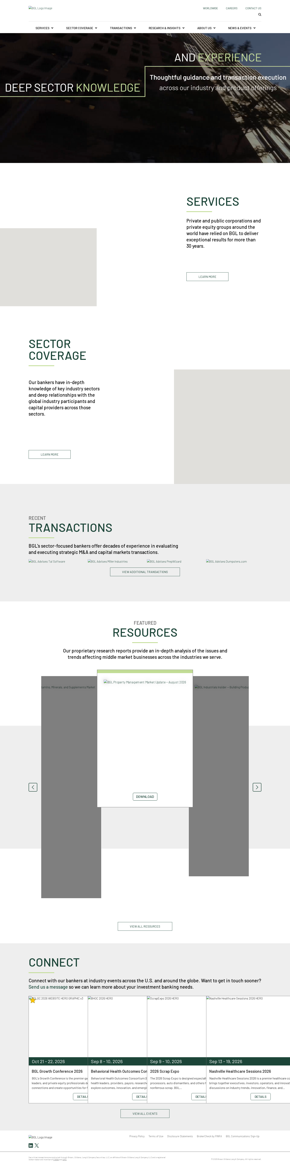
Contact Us (253, 8)
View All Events (145, 1113)
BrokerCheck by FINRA (209, 1136)
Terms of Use (156, 1136)
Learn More (207, 276)
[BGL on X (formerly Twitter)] (36, 1146)
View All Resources (145, 926)
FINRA (56, 1159)
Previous (33, 787)
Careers (232, 8)
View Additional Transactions (145, 572)
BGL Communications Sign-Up (242, 1136)
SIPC (64, 1159)
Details (83, 1096)
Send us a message (48, 987)
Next (257, 787)
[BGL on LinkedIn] (31, 1146)
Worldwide (210, 8)
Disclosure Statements (180, 1136)
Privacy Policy (137, 1136)
